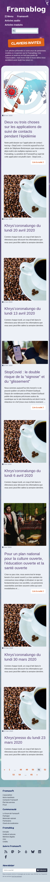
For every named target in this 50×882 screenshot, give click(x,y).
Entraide (6, 832)
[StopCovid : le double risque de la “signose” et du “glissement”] (25, 352)
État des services (9, 802)
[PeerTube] (19, 853)
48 (21, 770)
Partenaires (7, 821)
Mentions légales (9, 837)
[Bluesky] (32, 853)
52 (45, 770)
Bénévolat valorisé (9, 818)
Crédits (5, 842)
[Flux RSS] (5, 853)
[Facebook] (5, 858)
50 (33, 770)
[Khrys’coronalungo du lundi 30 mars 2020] (25, 625)
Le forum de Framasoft (11, 813)
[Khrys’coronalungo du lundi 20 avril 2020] (25, 196)
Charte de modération (10, 823)
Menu (10, 16)
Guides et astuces (9, 834)
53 (14, 775)
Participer (6, 816)
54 (20, 775)
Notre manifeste (8, 797)
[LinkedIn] (39, 853)
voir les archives (16, 876)
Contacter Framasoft (10, 800)
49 (27, 770)
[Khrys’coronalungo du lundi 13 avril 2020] (25, 279)
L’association (7, 795)
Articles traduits (14, 25)
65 (31, 775)
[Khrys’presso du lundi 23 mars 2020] (25, 708)
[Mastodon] (12, 853)
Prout (5, 805)
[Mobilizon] (26, 853)
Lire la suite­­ (37, 162)
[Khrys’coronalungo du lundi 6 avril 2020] (25, 441)
